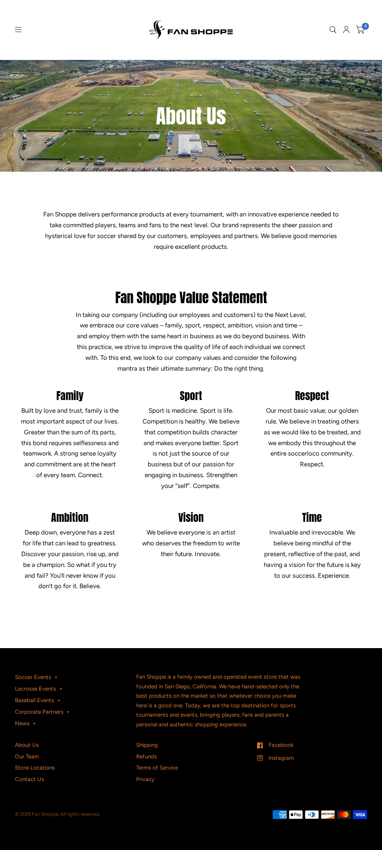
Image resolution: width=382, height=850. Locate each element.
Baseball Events (34, 700)
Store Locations (35, 767)
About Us (27, 745)
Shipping (147, 745)
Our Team (27, 756)
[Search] (333, 30)
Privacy (145, 779)
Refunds (146, 756)
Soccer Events (33, 677)
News (22, 723)
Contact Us (29, 779)
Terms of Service (157, 767)
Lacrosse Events (35, 688)
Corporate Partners (39, 711)
